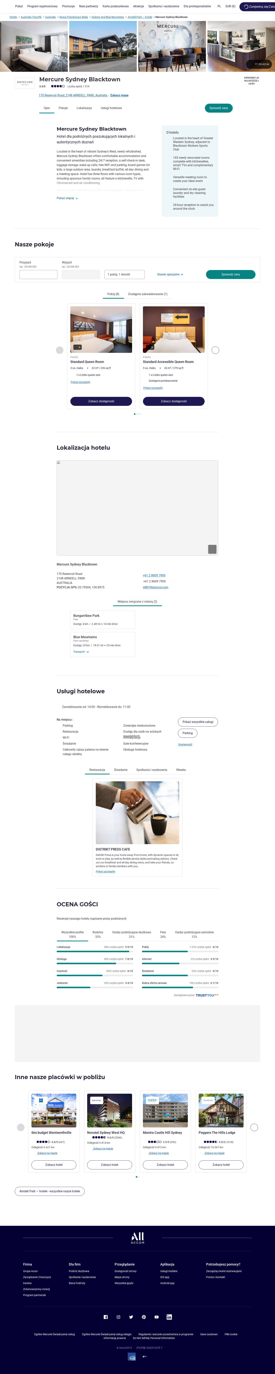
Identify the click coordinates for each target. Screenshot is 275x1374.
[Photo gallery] (137, 46)
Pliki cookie (231, 1334)
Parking (188, 733)
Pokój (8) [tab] (113, 294)
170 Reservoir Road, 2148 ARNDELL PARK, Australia (73, 95)
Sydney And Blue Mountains (108, 17)
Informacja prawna (115, 1338)
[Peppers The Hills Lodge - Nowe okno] (221, 1110)
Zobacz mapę (119, 95)
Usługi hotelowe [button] (81, 691)
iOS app (164, 1277)
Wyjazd (70, 264)
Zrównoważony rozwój (36, 1289)
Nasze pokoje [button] (34, 244)
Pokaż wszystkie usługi (198, 722)
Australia (50, 17)
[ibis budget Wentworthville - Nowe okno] (53, 1110)
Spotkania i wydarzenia (82, 1277)
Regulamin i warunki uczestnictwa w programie (166, 1334)
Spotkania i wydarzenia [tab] (151, 770)
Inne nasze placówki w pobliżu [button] (60, 1077)
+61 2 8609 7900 (154, 575)
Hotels (13, 17)
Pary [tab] (163, 934)
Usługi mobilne (168, 1271)
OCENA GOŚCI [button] (77, 904)
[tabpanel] (137, 359)
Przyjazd (27, 264)
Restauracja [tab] (97, 770)
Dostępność (185, 744)
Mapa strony (122, 1277)
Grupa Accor (30, 1271)
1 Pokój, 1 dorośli (119, 274)
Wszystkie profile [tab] (72, 934)
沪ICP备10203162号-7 (149, 1347)
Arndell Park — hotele (140, 17)
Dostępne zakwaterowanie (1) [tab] (148, 294)
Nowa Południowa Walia (73, 17)
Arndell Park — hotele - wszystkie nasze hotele (49, 1191)
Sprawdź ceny (219, 108)
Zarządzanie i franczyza (37, 1277)
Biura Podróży (77, 1283)
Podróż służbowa (79, 1271)
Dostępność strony (126, 1271)
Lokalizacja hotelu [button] (83, 447)
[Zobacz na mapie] (137, 508)
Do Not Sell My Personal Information (154, 1338)
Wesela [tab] (181, 770)
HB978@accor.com (155, 587)
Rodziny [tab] (98, 934)
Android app (167, 1283)
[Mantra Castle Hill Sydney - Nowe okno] (165, 1110)
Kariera (27, 1283)
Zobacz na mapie (47, 1152)
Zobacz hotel (53, 1165)
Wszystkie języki (124, 1283)
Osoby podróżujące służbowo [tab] (131, 934)
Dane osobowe (209, 1334)
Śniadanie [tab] (120, 770)
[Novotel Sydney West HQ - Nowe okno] (109, 1110)
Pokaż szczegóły (105, 871)
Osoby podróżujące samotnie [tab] (194, 934)
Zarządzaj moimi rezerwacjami (224, 1271)
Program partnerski (34, 1295)
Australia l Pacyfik (31, 17)
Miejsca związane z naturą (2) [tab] (137, 601)
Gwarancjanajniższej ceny (251, 80)
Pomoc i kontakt (215, 1277)
